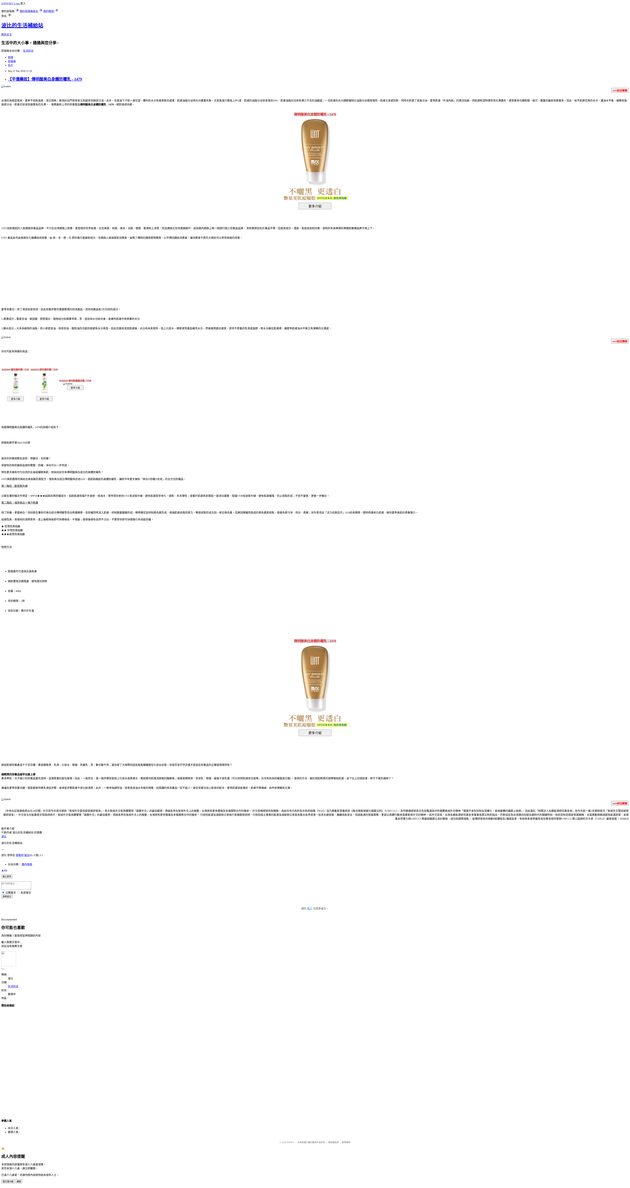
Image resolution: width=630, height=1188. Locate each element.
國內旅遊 (27, 864)
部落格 (12, 61)
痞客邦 (20, 855)
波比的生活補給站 (22, 25)
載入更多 (7, 876)
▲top (4, 870)
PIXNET (290, 1142)
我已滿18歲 (8, 1181)
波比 (4, 836)
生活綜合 (28, 50)
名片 (10, 65)
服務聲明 (346, 1142)
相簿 (10, 57)
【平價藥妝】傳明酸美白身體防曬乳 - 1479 (45, 79)
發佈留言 (7, 896)
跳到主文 (6, 34)
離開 (19, 1181)
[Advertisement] (287, 269)
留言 (27, 855)
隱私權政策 (333, 1142)
